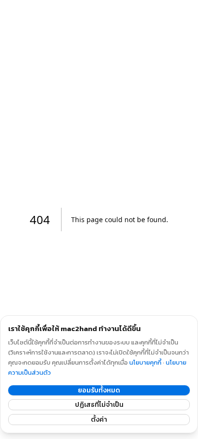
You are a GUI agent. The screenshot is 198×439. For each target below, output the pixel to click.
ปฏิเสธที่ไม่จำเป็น (99, 405)
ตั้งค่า (99, 420)
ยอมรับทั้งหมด (99, 390)
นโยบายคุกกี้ (145, 362)
